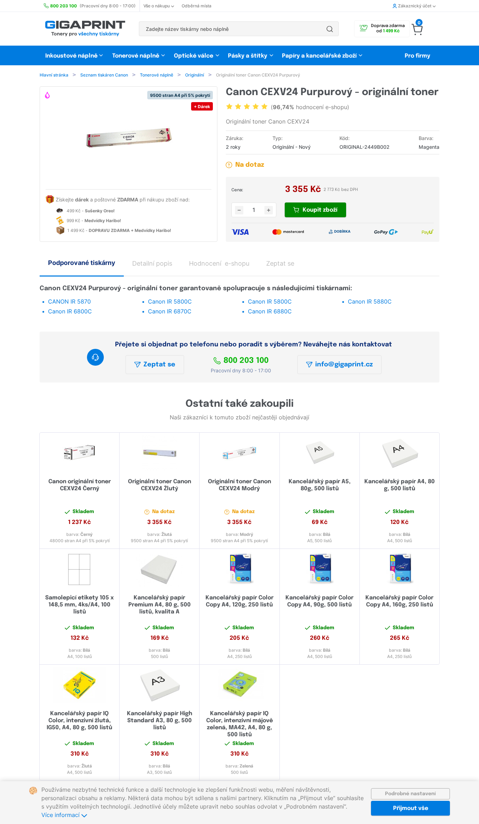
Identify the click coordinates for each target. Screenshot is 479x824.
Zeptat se (159, 364)
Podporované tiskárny (81, 262)
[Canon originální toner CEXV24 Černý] (79, 453)
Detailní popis (152, 263)
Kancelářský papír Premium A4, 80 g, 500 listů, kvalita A (159, 605)
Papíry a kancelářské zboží (320, 56)
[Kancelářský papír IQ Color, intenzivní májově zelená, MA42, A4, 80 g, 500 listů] (239, 685)
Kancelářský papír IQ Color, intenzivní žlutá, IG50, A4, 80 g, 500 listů (79, 721)
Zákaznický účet (414, 5)
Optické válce (193, 56)
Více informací (61, 814)
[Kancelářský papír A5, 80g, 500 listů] (319, 453)
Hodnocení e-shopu (219, 263)
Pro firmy (417, 56)
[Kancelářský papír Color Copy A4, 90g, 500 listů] (319, 569)
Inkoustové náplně (71, 56)
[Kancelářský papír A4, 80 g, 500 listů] (399, 453)
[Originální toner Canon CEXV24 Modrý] (239, 453)
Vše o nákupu (156, 5)
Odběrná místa (196, 5)
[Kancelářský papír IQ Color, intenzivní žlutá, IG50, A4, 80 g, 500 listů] (79, 685)
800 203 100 (246, 361)
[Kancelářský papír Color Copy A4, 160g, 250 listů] (399, 569)
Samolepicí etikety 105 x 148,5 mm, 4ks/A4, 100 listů (79, 605)
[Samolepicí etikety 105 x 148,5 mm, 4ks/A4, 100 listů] (79, 569)
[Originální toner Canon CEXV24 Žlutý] (159, 453)
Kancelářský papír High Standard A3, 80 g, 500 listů (159, 721)
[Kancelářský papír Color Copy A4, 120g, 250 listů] (239, 569)
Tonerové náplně (135, 56)
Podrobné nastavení (410, 793)
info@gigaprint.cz (344, 364)
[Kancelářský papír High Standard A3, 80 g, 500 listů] (159, 685)
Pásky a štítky (247, 56)
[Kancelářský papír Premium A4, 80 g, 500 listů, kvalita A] (159, 569)
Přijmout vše (410, 808)
